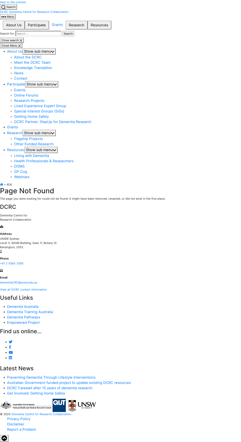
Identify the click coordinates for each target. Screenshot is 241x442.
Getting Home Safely (31, 116)
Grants (57, 25)
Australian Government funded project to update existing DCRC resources (69, 383)
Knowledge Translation (33, 68)
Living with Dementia (31, 156)
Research (76, 25)
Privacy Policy (18, 419)
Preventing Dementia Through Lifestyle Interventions (51, 377)
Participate (37, 25)
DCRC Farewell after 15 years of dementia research (49, 388)
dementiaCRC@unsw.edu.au (18, 282)
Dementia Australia (22, 306)
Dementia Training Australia (30, 312)
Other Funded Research (34, 144)
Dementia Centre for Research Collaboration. (41, 414)
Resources (99, 25)
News (18, 73)
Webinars (21, 177)
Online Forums (26, 95)
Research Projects (29, 100)
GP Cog (20, 171)
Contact (20, 78)
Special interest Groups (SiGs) (39, 111)
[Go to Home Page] (1, 184)
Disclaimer (15, 424)
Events (19, 90)
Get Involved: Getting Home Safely (36, 393)
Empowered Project (23, 322)
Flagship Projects (28, 139)
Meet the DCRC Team (32, 62)
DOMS (19, 166)
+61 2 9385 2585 (11, 263)
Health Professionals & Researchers (43, 161)
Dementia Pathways (23, 317)
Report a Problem (21, 429)
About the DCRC (28, 57)
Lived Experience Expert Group (40, 106)
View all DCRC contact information (23, 289)
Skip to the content (13, 2)
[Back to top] (4, 438)
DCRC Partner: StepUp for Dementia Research (52, 122)
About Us (14, 25)
